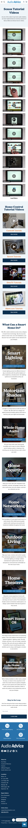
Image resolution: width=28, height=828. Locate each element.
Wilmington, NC (5, 787)
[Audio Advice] (14, 2)
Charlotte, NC (4, 782)
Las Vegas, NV (5, 780)
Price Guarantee (5, 795)
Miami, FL (3, 776)
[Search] (5, 1)
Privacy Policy (4, 822)
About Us (3, 759)
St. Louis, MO (4, 778)
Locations (3, 774)
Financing (3, 797)
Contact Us (4, 803)
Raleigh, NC (4, 785)
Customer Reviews (6, 764)
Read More (14, 234)
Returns (3, 801)
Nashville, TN (4, 789)
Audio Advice (7, 820)
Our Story (3, 762)
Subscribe (14, 716)
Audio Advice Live (6, 770)
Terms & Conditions (13, 822)
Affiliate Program (5, 768)
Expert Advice (5, 793)
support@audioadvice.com (8, 810)
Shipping (3, 799)
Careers (3, 766)
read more (14, 260)
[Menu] (1, 1)
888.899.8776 (4, 812)
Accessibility (21, 822)
